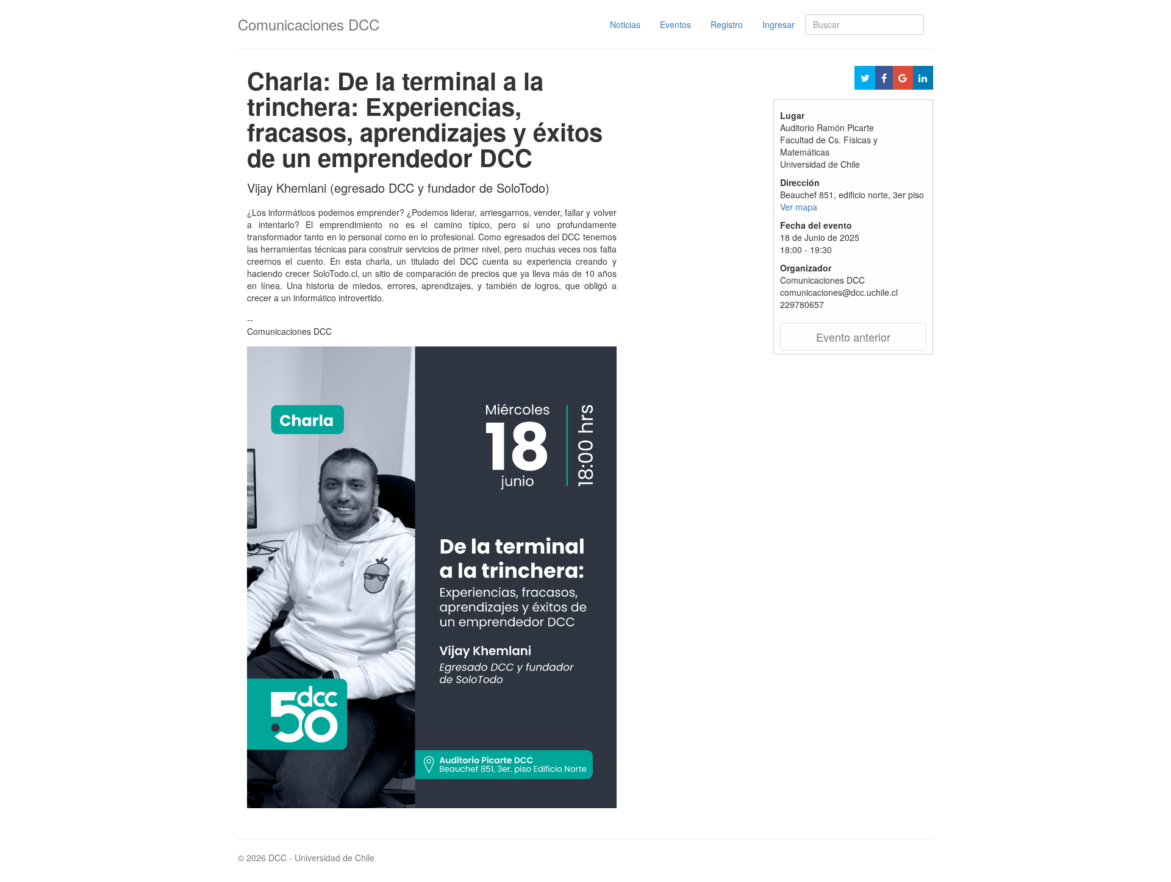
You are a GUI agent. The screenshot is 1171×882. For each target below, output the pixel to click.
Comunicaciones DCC (308, 24)
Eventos (675, 24)
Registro (727, 24)
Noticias (625, 24)
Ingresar (778, 24)
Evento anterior (853, 337)
